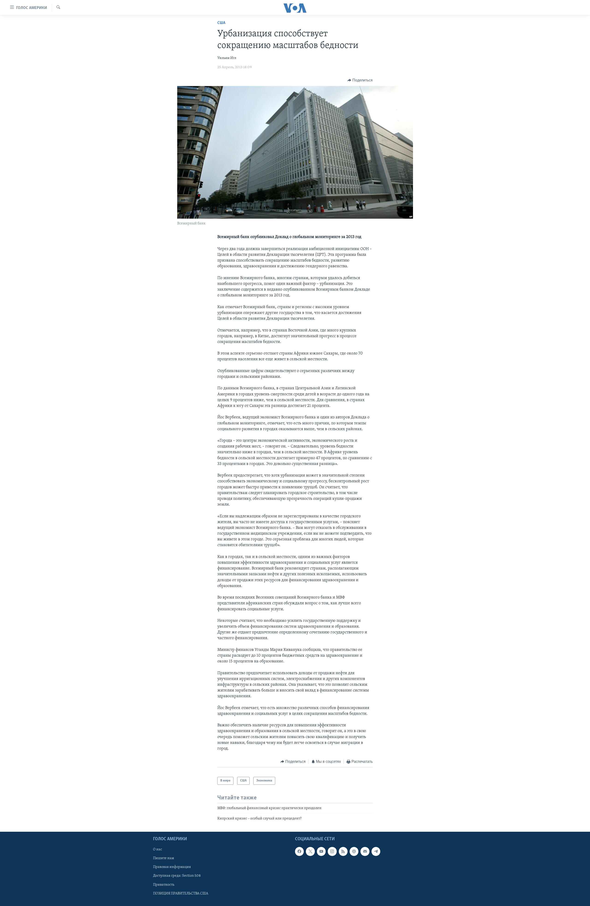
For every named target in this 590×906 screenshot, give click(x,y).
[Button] (360, 80)
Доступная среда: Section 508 (177, 876)
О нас (157, 849)
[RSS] (343, 851)
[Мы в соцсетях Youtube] (321, 851)
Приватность (163, 884)
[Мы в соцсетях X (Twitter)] (310, 851)
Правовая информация (172, 867)
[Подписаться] (364, 851)
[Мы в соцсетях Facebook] (299, 851)
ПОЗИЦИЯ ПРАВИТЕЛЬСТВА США (180, 893)
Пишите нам (163, 858)
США (221, 23)
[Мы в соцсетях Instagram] (332, 851)
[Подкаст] (354, 851)
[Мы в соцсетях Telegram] (376, 851)
